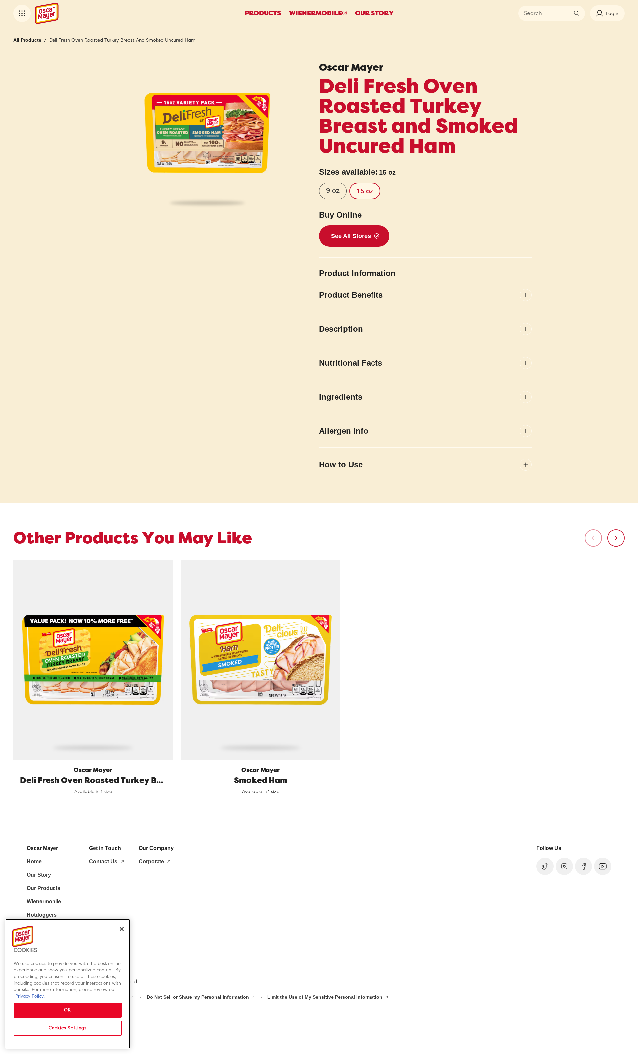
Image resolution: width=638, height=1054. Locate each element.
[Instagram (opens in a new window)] (564, 866)
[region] (67, 984)
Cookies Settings (68, 1028)
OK (67, 1010)
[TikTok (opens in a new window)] (545, 866)
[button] (22, 13)
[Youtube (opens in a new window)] (602, 866)
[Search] (576, 13)
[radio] (333, 191)
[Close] (121, 929)
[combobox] (546, 13)
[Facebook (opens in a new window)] (583, 866)
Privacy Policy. (30, 996)
